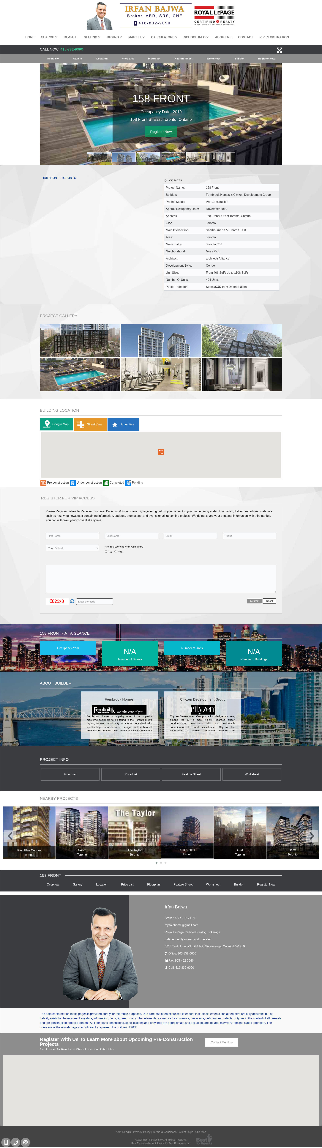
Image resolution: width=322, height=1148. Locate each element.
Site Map (200, 1131)
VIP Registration (274, 37)
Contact (245, 37)
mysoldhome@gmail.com (181, 924)
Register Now (266, 58)
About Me (223, 37)
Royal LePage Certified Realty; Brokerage (192, 931)
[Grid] (187, 832)
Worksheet (213, 58)
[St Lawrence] (293, 832)
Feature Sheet (183, 58)
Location (102, 58)
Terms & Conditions (165, 1131)
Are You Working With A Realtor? (124, 546)
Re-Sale (70, 37)
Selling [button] (91, 37)
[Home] (240, 832)
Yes (120, 551)
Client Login (186, 1131)
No (110, 551)
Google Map (60, 423)
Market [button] (135, 37)
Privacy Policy (142, 1131)
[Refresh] (71, 601)
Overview (53, 58)
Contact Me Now (222, 1042)
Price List (128, 58)
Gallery (77, 58)
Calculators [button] (163, 37)
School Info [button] (195, 37)
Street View (94, 424)
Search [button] (48, 37)
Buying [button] (113, 37)
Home (30, 37)
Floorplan (154, 58)
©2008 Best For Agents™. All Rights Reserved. (161, 1139)
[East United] (135, 832)
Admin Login (123, 1131)
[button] (161, 452)
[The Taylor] (82, 832)
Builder (239, 58)
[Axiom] (29, 832)
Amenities (127, 424)
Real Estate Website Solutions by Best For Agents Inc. (161, 1143)
